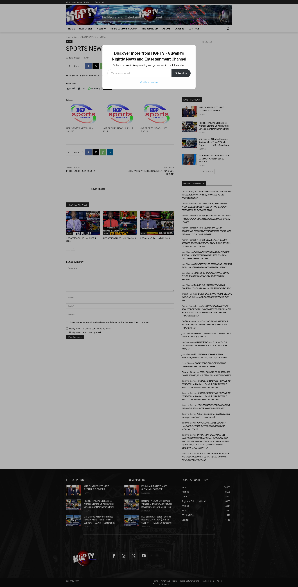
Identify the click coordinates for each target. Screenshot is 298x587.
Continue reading (149, 82)
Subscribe (181, 73)
